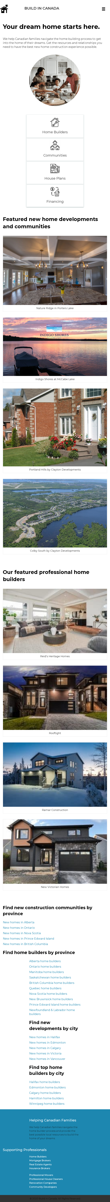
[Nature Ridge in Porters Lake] (55, 270)
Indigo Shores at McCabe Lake (55, 379)
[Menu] (103, 9)
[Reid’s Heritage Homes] (55, 621)
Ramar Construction (55, 810)
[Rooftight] (55, 697)
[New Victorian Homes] (55, 851)
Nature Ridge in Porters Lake (55, 308)
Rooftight (55, 733)
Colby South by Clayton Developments (55, 550)
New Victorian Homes (55, 887)
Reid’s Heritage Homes (55, 656)
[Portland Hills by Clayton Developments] (55, 427)
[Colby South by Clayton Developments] (55, 513)
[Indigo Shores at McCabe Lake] (55, 346)
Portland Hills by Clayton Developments (55, 469)
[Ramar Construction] (55, 774)
